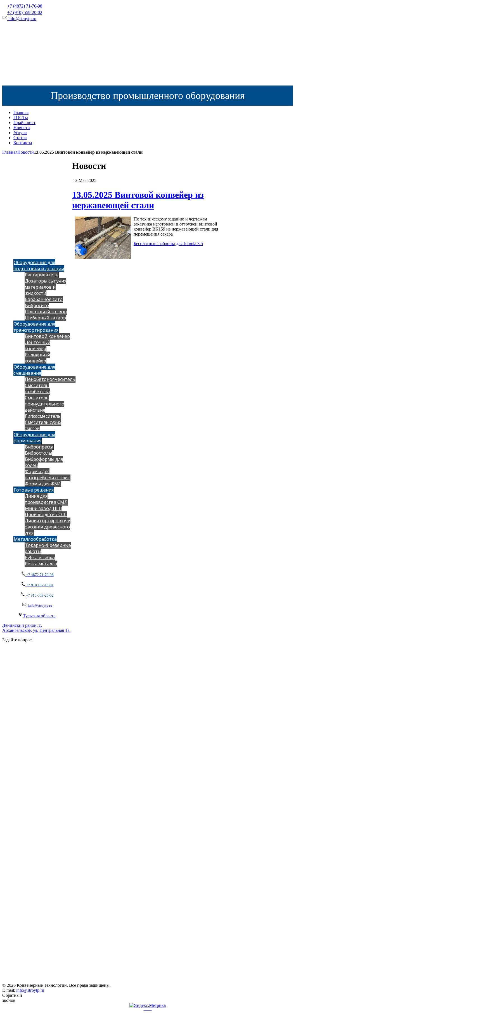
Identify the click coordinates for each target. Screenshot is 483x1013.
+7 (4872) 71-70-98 (24, 6)
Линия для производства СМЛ (46, 499)
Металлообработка (35, 539)
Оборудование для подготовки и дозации (38, 265)
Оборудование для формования (34, 437)
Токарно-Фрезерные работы (48, 548)
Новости (25, 152)
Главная (9, 152)
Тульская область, (39, 615)
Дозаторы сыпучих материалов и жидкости (45, 287)
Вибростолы (38, 453)
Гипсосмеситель (43, 416)
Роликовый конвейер (37, 358)
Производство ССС (46, 514)
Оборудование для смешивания (34, 370)
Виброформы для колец (44, 462)
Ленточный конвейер (37, 345)
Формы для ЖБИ (43, 484)
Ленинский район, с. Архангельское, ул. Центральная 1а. (36, 628)
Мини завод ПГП (43, 508)
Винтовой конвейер (47, 336)
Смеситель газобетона (37, 388)
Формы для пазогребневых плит (47, 474)
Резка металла (41, 564)
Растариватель (41, 275)
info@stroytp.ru (22, 18)
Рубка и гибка (40, 557)
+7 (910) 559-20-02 (24, 12)
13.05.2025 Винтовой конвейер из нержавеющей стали (138, 200)
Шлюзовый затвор (46, 312)
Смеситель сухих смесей (43, 425)
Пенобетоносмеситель (50, 379)
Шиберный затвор (45, 318)
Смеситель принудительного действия (44, 404)
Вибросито (37, 305)
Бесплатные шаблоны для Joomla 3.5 (168, 243)
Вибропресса (39, 447)
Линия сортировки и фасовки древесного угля (47, 527)
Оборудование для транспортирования (35, 327)
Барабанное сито (44, 299)
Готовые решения (34, 490)
